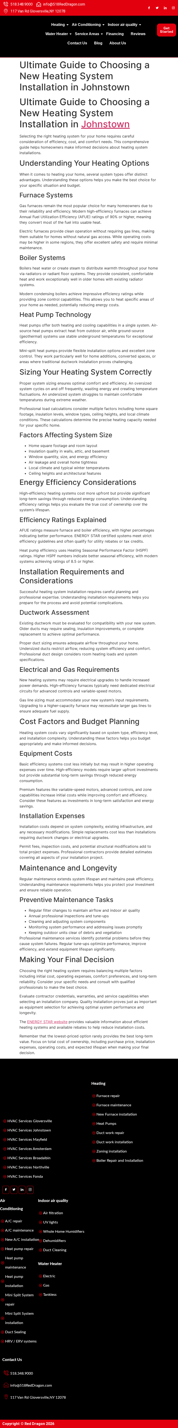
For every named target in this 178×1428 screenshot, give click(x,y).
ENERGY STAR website (47, 1021)
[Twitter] (157, 7)
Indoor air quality (122, 25)
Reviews (138, 34)
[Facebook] (149, 7)
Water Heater (56, 34)
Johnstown (105, 124)
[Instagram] (173, 7)
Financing (115, 34)
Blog (98, 43)
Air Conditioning (86, 25)
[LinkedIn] (165, 7)
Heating (58, 25)
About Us (117, 43)
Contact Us (77, 43)
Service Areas (87, 34)
